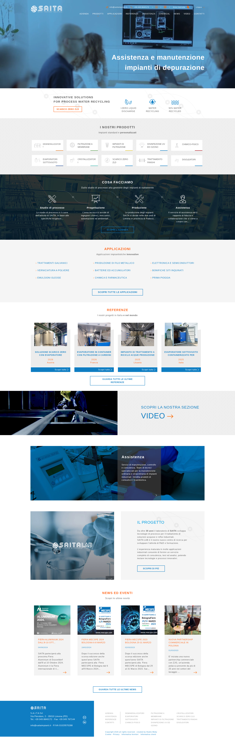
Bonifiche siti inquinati (167, 270)
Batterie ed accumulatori (113, 270)
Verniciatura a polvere (53, 270)
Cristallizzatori (185, 713)
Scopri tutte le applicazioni (117, 292)
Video (187, 14)
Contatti (199, 14)
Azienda (84, 14)
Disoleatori (183, 723)
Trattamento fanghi (187, 719)
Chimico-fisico (132, 723)
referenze (110, 719)
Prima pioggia (161, 278)
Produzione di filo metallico (114, 263)
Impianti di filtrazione (162, 719)
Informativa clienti (148, 734)
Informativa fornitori (130, 734)
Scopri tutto (61, 369)
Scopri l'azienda (117, 230)
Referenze (132, 14)
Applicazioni (114, 14)
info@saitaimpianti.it (118, 7)
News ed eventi (117, 593)
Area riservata (179, 7)
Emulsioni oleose (49, 278)
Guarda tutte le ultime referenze (117, 380)
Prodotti (97, 14)
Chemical (164, 14)
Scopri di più (151, 568)
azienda (109, 713)
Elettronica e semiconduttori (173, 263)
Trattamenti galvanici (52, 263)
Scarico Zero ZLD (68, 109)
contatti (109, 723)
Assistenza (148, 14)
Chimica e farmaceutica (111, 278)
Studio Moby (151, 732)
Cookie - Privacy (112, 734)
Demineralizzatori (134, 713)
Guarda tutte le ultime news (117, 689)
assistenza (111, 716)
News (177, 14)
